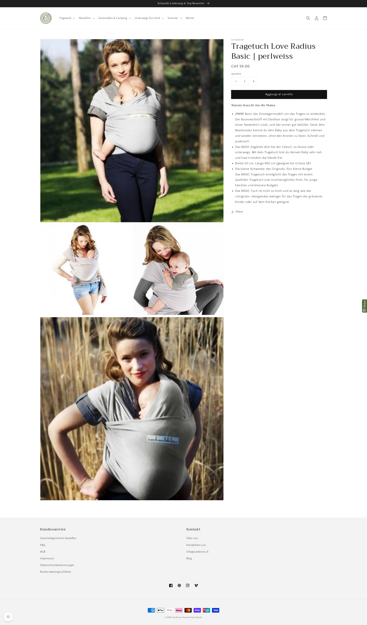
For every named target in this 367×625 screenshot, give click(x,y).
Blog (189, 558)
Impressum (47, 558)
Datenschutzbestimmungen (57, 565)
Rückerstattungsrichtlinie (55, 571)
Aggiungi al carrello (279, 94)
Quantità (236, 73)
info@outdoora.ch (197, 551)
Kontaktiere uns (196, 545)
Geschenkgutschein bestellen (58, 538)
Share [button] (239, 211)
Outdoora (177, 617)
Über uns (192, 538)
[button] (308, 18)
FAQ (42, 545)
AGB (42, 551)
